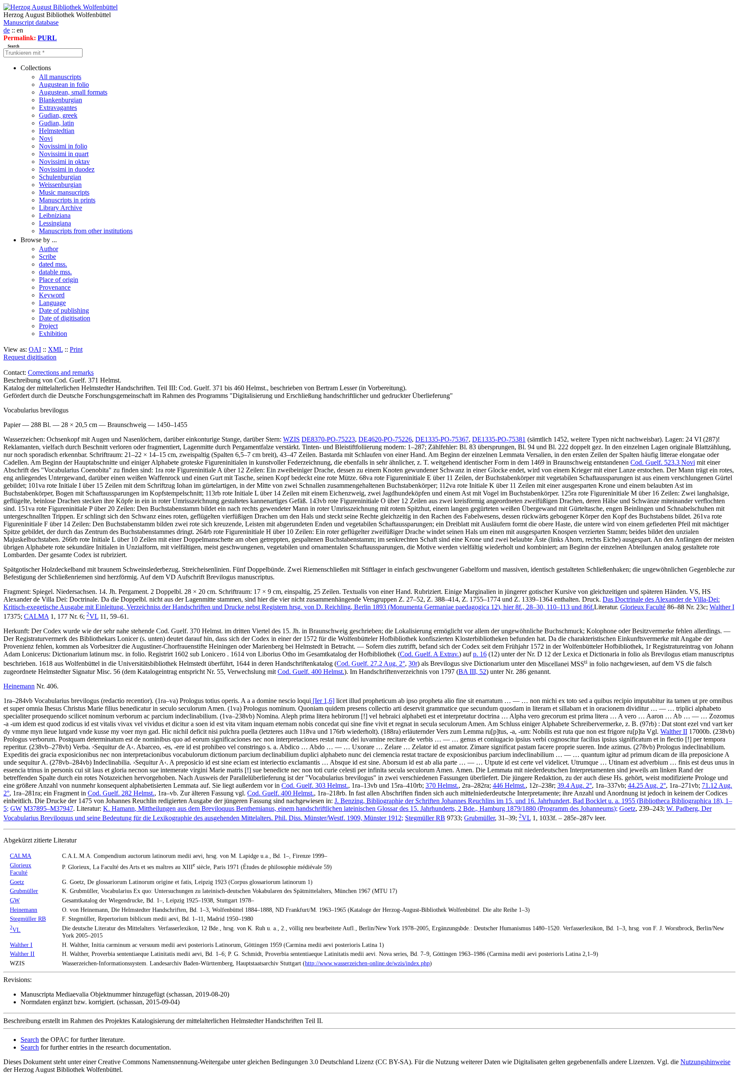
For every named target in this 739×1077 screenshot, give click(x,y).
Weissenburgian (60, 184)
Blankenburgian (60, 100)
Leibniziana (55, 215)
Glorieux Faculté (642, 607)
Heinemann (19, 686)
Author (48, 248)
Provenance (55, 287)
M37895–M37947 (48, 808)
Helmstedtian (56, 130)
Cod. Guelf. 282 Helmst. (121, 793)
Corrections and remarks (61, 372)
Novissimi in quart (64, 153)
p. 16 (480, 654)
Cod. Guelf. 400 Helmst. (311, 671)
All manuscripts (60, 76)
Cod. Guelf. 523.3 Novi (662, 462)
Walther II (673, 731)
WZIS (291, 439)
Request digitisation (29, 357)
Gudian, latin (56, 123)
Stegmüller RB (425, 818)
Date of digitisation (64, 318)
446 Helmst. (509, 785)
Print (76, 349)
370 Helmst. (442, 785)
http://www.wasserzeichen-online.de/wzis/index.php (367, 963)
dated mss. (53, 264)
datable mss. (55, 272)
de (6, 30)
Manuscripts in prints (67, 200)
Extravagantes (58, 107)
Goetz (627, 808)
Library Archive (60, 207)
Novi (46, 138)
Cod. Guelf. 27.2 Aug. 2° (371, 664)
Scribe (47, 256)
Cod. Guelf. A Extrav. (429, 654)
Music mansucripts (64, 192)
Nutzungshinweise (705, 1061)
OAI (35, 349)
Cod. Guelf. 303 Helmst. (314, 785)
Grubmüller (479, 818)
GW (16, 808)
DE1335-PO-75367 (442, 439)
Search (30, 1039)
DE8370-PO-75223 (328, 439)
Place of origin (58, 279)
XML (55, 349)
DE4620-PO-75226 (385, 439)
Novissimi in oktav (64, 161)
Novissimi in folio (63, 146)
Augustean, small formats (73, 92)
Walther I (721, 607)
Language (52, 302)
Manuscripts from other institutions (86, 230)
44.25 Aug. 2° (647, 785)
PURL (47, 38)
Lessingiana (55, 223)
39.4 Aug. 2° (574, 785)
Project (48, 325)
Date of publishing (64, 310)
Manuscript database (31, 22)
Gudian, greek (58, 115)
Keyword (52, 295)
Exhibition (53, 333)
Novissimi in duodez (67, 169)
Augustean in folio (64, 84)
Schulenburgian (60, 177)
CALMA (36, 616)
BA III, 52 (472, 671)
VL (92, 616)
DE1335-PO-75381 (499, 439)
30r (412, 664)
